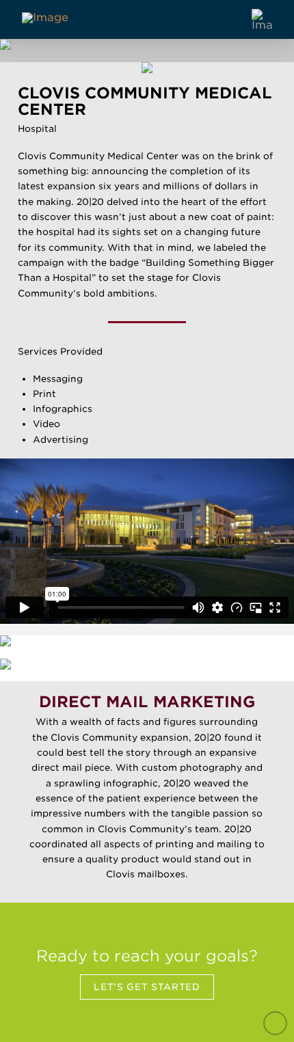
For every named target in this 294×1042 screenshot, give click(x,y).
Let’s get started (147, 986)
